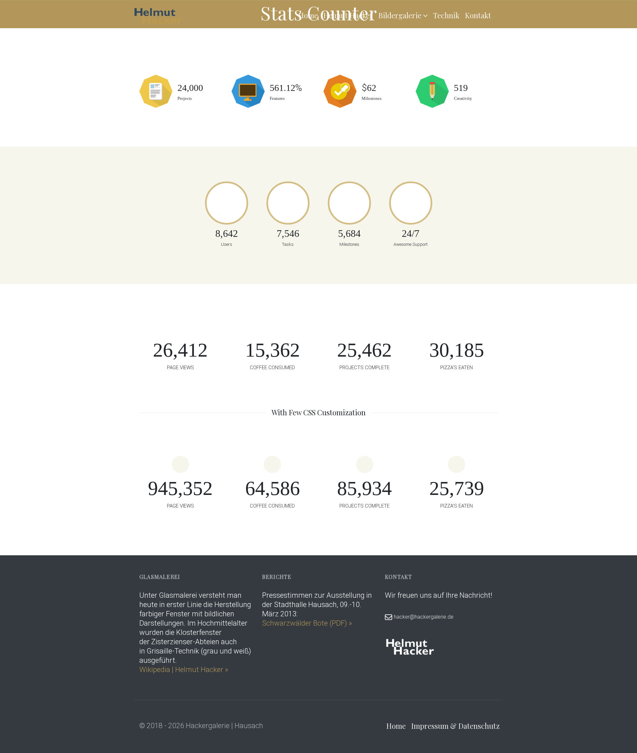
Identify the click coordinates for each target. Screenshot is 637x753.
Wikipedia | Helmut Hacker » (184, 669)
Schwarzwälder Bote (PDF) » (307, 623)
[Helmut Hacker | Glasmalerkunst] (158, 15)
